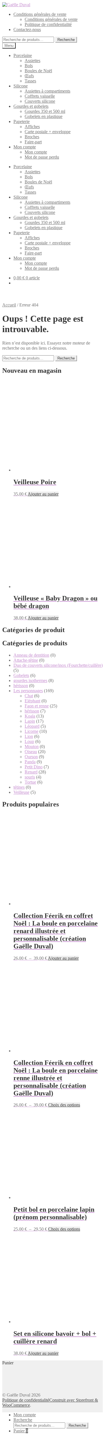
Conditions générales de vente (39, 14)
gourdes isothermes (30, 680)
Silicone (20, 86)
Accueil (9, 304)
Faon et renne (37, 705)
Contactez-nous (27, 29)
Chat (29, 695)
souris (30, 777)
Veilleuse (21, 792)
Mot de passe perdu (42, 157)
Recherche (66, 40)
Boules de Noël (38, 70)
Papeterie (21, 121)
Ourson (31, 756)
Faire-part (33, 141)
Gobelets (21, 675)
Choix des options (64, 1104)
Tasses (30, 80)
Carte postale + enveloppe (48, 131)
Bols (29, 65)
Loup (29, 741)
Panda (30, 761)
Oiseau (31, 751)
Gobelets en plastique (43, 116)
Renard (31, 772)
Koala (30, 716)
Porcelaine (22, 55)
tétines (19, 787)
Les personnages (28, 690)
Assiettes (32, 60)
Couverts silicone (40, 101)
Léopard (32, 726)
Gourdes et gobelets (30, 106)
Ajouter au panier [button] (43, 494)
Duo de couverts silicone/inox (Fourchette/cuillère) (58, 665)
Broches (32, 136)
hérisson (20, 685)
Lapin (30, 721)
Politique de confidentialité (48, 24)
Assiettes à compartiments (47, 91)
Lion (29, 736)
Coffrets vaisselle (40, 96)
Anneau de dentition (31, 655)
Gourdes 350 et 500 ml (45, 111)
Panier (20, 1430)
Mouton (32, 746)
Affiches (32, 126)
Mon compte (24, 146)
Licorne (31, 731)
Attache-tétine (25, 660)
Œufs (29, 75)
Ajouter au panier (63, 958)
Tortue (30, 782)
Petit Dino (34, 766)
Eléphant (32, 700)
